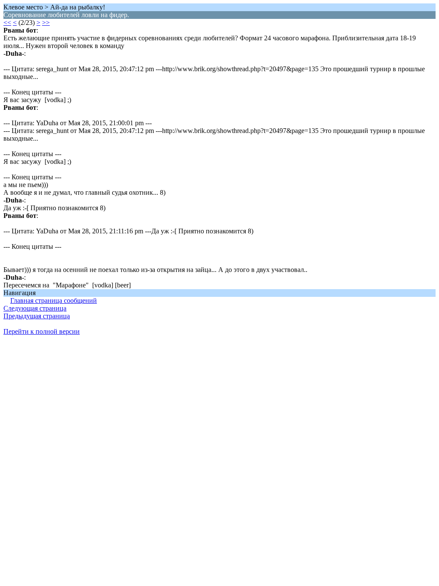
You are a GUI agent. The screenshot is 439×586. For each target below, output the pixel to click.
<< (7, 22)
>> (46, 22)
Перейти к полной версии (41, 331)
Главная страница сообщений (53, 300)
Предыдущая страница (36, 316)
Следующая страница (34, 308)
